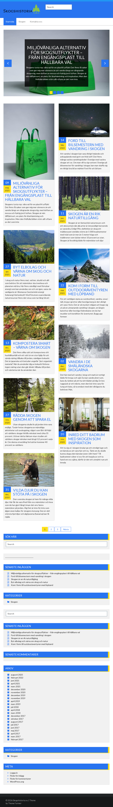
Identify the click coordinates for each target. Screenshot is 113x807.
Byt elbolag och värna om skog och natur (32, 271)
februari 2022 (17, 677)
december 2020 (18, 689)
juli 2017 (15, 724)
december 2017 (18, 716)
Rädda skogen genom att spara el (32, 417)
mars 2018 (15, 713)
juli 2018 (15, 707)
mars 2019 (15, 704)
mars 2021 (15, 686)
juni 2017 (15, 727)
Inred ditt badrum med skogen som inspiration (86, 438)
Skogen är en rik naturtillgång (84, 216)
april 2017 (15, 733)
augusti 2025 (17, 674)
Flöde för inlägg (17, 775)
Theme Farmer (14, 803)
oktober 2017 (17, 719)
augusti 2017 (17, 721)
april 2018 (15, 710)
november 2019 (18, 698)
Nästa (66, 529)
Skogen (22, 21)
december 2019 (18, 695)
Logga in (14, 773)
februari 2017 (17, 739)
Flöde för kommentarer (20, 778)
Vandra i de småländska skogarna (80, 365)
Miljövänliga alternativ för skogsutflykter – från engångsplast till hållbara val (28, 191)
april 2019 (15, 701)
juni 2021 (15, 680)
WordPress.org (17, 781)
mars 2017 (15, 736)
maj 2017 (15, 730)
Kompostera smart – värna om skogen (32, 345)
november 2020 (18, 692)
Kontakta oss (36, 21)
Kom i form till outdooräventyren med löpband (88, 290)
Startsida (10, 21)
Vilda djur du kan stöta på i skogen (30, 492)
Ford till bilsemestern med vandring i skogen (86, 144)
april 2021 (15, 683)
